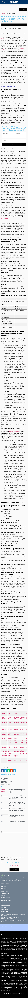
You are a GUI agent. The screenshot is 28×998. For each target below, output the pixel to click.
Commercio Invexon (7, 777)
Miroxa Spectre (5, 784)
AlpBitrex (4, 780)
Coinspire (4, 782)
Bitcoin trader (4, 218)
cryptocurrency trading (14, 431)
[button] (2, 770)
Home (2, 13)
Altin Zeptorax (5, 778)
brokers (13, 280)
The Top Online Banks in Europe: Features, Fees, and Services (17, 804)
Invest (15, 2)
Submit (14, 145)
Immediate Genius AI (12, 86)
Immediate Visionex (6, 781)
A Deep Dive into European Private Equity (16, 816)
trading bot (6, 404)
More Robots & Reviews (8, 927)
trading (3, 38)
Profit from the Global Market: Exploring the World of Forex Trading (17, 791)
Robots (5, 13)
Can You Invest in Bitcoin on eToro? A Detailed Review (17, 809)
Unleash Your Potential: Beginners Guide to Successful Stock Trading (17, 797)
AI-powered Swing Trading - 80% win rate (11, 862)
